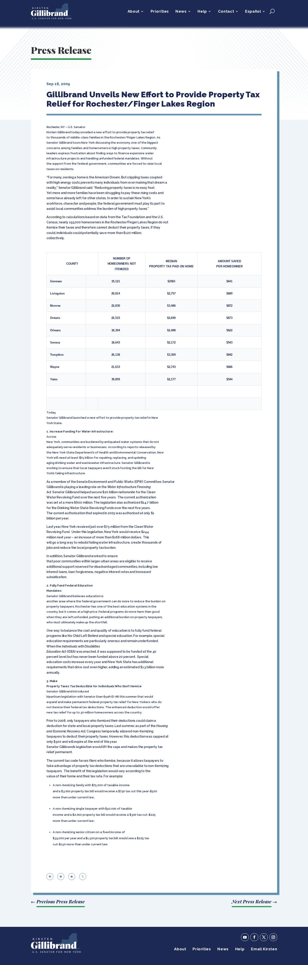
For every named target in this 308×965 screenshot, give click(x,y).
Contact (226, 12)
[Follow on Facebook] (254, 937)
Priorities (160, 12)
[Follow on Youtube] (245, 937)
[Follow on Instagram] (273, 937)
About (134, 12)
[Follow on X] (264, 937)
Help (202, 12)
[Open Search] (272, 11)
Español (253, 12)
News (180, 12)
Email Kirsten (264, 949)
